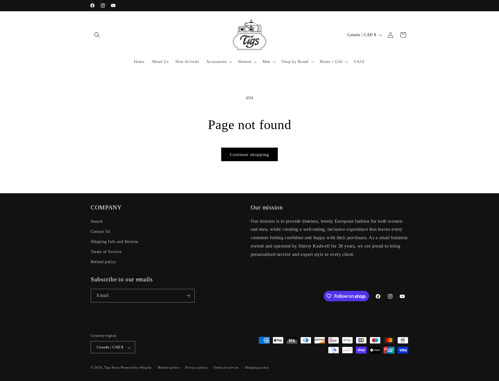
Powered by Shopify (136, 367)
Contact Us (100, 231)
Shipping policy (257, 367)
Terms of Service (106, 252)
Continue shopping (249, 154)
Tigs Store (112, 367)
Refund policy (103, 262)
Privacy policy (196, 367)
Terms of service (226, 367)
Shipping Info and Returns (114, 241)
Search (97, 221)
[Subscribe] (188, 295)
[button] (97, 35)
